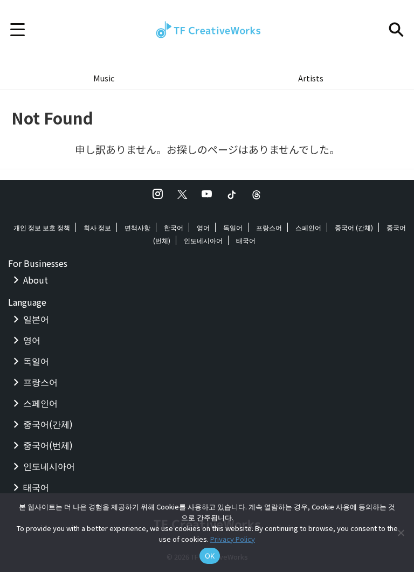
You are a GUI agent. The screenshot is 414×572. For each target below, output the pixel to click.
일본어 (36, 318)
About (35, 279)
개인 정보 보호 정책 (41, 227)
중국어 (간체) (354, 227)
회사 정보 (97, 227)
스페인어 (308, 227)
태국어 (246, 240)
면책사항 (137, 227)
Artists (310, 78)
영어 (203, 227)
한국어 (173, 227)
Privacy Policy (232, 539)
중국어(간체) (48, 423)
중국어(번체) (48, 444)
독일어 (233, 227)
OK (210, 556)
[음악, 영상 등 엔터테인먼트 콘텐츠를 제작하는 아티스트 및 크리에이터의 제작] (207, 30)
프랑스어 (269, 227)
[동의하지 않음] (400, 532)
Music (103, 78)
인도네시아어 (203, 240)
